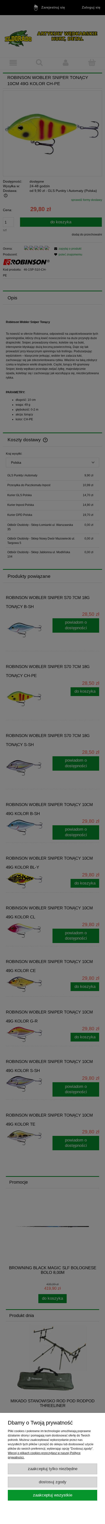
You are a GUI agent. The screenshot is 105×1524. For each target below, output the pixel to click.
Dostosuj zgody (52, 1482)
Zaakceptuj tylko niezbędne (52, 1468)
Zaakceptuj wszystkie (52, 1495)
